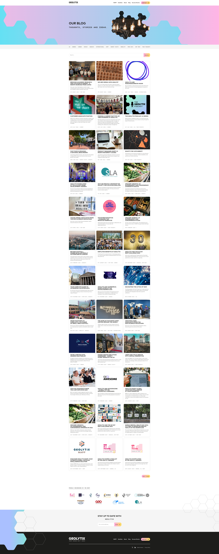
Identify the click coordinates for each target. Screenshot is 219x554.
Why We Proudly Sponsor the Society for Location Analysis (109, 184)
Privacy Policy (147, 547)
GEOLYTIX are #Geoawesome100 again (134, 83)
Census (85, 46)
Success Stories (136, 2)
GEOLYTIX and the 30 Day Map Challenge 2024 (106, 426)
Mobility (123, 46)
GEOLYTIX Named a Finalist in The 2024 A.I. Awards (107, 459)
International (100, 46)
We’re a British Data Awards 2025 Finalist (78, 355)
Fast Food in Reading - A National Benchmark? (79, 152)
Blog (129, 2)
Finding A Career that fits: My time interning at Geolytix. (109, 117)
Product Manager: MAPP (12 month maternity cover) (108, 152)
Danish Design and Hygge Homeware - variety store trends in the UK (107, 356)
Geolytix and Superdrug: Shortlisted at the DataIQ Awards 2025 (107, 288)
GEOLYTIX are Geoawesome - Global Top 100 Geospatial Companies (108, 390)
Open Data (130, 46)
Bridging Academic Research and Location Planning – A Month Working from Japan (81, 84)
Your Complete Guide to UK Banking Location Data (80, 287)
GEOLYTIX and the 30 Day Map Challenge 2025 (134, 252)
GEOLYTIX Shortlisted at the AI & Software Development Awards (78, 185)
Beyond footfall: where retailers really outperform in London (79, 253)
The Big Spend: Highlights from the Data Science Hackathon (82, 218)
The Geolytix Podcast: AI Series (136, 116)
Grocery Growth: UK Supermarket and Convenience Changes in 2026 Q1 (137, 185)
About (125, 2)
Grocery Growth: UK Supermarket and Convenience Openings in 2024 (81, 426)
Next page (146, 476)
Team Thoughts (146, 46)
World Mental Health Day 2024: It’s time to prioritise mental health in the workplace (136, 426)
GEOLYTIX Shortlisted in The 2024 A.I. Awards (133, 459)
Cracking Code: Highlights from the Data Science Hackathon (134, 322)
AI (69, 46)
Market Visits (114, 46)
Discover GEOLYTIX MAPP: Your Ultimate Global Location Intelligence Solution (81, 460)
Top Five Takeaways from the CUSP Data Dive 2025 (79, 389)
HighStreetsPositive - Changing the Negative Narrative (105, 219)
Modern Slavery (140, 547)
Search (147, 55)
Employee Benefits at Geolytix (109, 251)
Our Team (137, 46)
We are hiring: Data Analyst (108, 82)
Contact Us (145, 2)
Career (80, 46)
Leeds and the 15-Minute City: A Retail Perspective (134, 355)
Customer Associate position (81, 116)
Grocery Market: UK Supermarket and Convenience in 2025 (132, 219)
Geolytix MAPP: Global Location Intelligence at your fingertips (133, 390)
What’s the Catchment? (134, 151)
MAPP (115, 2)
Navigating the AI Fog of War (136, 287)
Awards (74, 46)
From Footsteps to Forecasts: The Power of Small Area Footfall (79, 322)
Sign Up (117, 524)
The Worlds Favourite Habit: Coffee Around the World (108, 321)
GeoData (120, 2)
